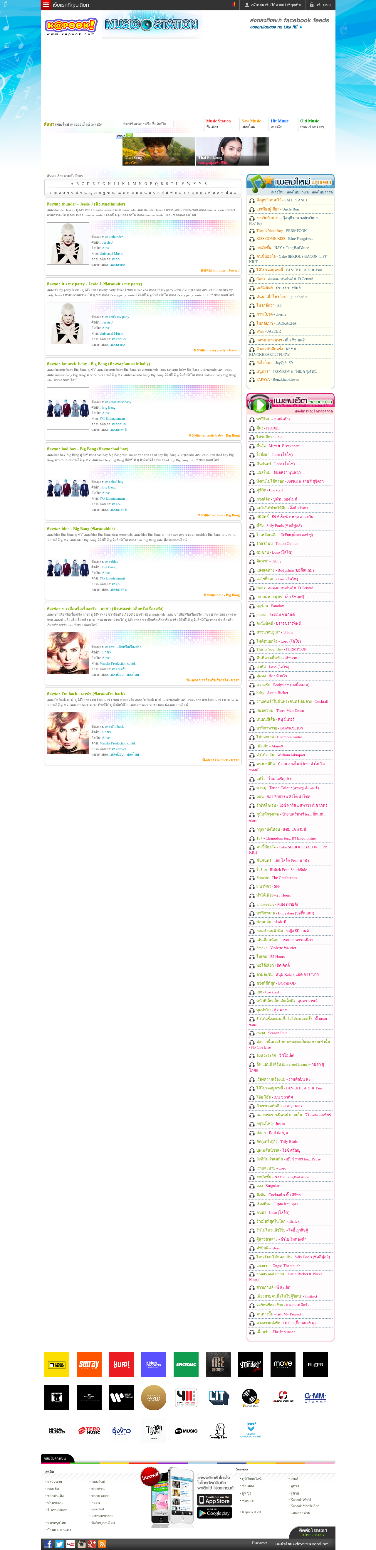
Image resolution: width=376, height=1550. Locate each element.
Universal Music (111, 254)
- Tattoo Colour (277, 543)
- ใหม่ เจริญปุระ (274, 778)
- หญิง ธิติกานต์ (282, 931)
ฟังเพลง (248, 1486)
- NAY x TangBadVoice (282, 247)
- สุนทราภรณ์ (287, 1001)
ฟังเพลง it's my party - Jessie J (217, 350)
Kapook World (301, 1500)
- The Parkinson (276, 1332)
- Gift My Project (278, 1314)
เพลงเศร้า (119, 669)
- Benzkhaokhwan (277, 379)
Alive (106, 248)
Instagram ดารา (202, 1463)
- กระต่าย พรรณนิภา (284, 940)
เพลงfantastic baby (118, 402)
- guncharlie (282, 296)
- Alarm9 (269, 746)
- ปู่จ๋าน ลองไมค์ (276, 499)
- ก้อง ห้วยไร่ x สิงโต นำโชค (283, 796)
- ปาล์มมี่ (271, 922)
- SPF (268, 886)
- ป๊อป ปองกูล (272, 1133)
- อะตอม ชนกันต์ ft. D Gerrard (284, 279)
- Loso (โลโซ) (274, 454)
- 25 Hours (273, 895)
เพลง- (116, 259)
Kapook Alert (251, 1512)
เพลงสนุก (119, 339)
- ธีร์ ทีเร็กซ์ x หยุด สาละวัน (284, 517)
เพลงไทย (131, 163)
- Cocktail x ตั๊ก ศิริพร (278, 1194)
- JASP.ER (268, 331)
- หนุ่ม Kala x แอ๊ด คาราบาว (287, 974)
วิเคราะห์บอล (57, 1510)
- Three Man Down (280, 710)
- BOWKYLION (279, 728)
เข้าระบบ (324, 5)
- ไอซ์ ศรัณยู (278, 1150)
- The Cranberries (276, 877)
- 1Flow (274, 632)
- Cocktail (269, 490)
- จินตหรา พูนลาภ (278, 472)
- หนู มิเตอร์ (275, 719)
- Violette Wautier (276, 948)
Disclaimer (259, 1543)
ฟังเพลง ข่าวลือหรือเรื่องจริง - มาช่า (213, 680)
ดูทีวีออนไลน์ (251, 1479)
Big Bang (108, 407)
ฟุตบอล (248, 1501)
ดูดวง (295, 1486)
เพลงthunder (114, 237)
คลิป (55, 1463)
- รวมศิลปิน (273, 419)
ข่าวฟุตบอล (100, 1496)
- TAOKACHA (276, 323)
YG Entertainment (112, 419)
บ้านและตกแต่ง (59, 1530)
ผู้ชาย (295, 1493)
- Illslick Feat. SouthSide (281, 869)
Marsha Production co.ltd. (118, 663)
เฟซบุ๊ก (143, 1463)
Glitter (320, 1463)
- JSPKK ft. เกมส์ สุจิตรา (290, 481)
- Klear (268, 1248)
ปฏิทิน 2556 (114, 1463)
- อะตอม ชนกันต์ (275, 614)
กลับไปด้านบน (55, 1458)
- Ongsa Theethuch (278, 1265)
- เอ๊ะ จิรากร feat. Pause (288, 1159)
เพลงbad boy (114, 482)
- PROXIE (268, 428)
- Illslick (278, 1221)
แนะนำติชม (283, 1544)
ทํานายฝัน (55, 1503)
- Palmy (268, 561)
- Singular (267, 1186)
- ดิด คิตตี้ (273, 965)
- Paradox (270, 606)
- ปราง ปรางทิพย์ (278, 288)
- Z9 (269, 305)
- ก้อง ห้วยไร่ (271, 676)
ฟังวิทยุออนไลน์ (103, 1523)
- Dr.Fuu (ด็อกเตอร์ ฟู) (284, 535)
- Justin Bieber (272, 692)
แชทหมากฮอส (261, 1463)
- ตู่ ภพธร (271, 1010)
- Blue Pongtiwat (284, 238)
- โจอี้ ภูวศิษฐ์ (282, 1230)
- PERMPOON (281, 230)
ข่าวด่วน (98, 1489)
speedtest (97, 1509)
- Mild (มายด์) (277, 904)
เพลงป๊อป (117, 675)
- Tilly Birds (279, 1106)
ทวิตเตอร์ (173, 1463)
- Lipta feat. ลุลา (277, 1204)
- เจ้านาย (276, 658)
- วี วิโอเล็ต (275, 1055)
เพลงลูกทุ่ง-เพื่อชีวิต (212, 163)
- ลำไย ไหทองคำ (281, 1239)
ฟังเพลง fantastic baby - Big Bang (214, 435)
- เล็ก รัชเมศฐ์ (280, 340)
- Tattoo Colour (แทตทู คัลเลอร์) (287, 788)
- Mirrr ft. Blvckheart (278, 446)
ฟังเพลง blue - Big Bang (222, 595)
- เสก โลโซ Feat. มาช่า (282, 860)
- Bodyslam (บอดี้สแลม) (285, 570)
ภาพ (85, 1463)
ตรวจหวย (54, 1482)
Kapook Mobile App (305, 1506)
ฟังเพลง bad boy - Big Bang (219, 515)
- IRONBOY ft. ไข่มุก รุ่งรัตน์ (286, 371)
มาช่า (106, 652)
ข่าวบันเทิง (55, 1496)
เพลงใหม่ (98, 1482)
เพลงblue (111, 562)
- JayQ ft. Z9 (274, 362)
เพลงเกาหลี (118, 430)
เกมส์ (294, 1479)
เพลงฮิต (53, 1489)
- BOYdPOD (276, 983)
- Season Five (271, 1033)
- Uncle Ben (277, 209)
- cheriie (271, 314)
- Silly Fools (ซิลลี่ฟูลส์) (279, 525)
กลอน (231, 1463)
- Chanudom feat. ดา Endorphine (286, 838)
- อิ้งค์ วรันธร (282, 508)
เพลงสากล (117, 265)
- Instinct (286, 1296)
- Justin (270, 1123)
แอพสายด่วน (300, 1513)
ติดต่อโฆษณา (313, 1532)
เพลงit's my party (117, 317)
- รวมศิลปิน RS (283, 1079)
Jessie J (107, 242)
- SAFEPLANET (282, 200)
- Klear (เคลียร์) (282, 1305)
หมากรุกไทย (290, 1463)
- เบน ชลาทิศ (274, 1097)
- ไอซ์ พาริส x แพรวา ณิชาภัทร (292, 805)
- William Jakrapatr (280, 755)
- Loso (271, 1168)
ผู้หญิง (246, 1493)
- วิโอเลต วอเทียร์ (293, 1115)
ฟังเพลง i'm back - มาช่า (221, 760)
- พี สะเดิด (273, 1287)
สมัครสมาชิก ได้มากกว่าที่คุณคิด (276, 5)
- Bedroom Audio (279, 737)
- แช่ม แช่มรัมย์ (281, 829)
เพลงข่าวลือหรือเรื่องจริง (123, 647)
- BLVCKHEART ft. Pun (289, 270)
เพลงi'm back (114, 727)
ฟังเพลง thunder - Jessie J (220, 270)
